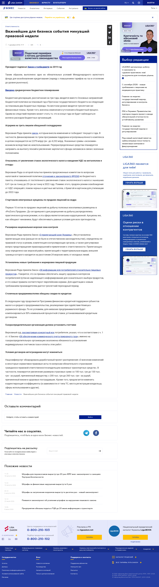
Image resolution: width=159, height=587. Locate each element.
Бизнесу (34, 3)
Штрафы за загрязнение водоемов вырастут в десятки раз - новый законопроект (60, 492)
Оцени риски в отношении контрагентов (133, 226)
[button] (3, 2)
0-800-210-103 (38, 529)
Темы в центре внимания (45, 574)
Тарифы (89, 537)
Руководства (41, 567)
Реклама (5, 577)
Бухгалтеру (59, 3)
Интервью (48, 8)
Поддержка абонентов (79, 563)
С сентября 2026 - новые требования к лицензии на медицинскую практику (134, 87)
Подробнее (135, 542)
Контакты (74, 574)
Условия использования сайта (13, 574)
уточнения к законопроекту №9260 (60, 176)
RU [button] (126, 3)
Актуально (73, 8)
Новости (21, 8)
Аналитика (34, 8)
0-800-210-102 (38, 538)
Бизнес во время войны (96, 8)
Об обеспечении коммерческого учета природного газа (49, 336)
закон (35, 133)
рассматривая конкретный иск (38, 332)
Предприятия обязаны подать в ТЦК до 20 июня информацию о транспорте (57, 508)
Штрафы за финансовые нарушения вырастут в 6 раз (47, 484)
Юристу (46, 3)
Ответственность (12, 26)
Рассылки (74, 570)
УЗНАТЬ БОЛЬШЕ (134, 183)
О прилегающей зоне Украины (55, 234)
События (60, 8)
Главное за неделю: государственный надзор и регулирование (134, 129)
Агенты (4, 563)
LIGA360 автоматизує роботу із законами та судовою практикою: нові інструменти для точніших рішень (137, 72)
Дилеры (5, 567)
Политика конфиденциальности (13, 570)
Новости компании (43, 563)
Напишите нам (76, 567)
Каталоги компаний (43, 570)
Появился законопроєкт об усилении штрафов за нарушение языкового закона (59, 500)
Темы (153, 8)
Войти (90, 417)
